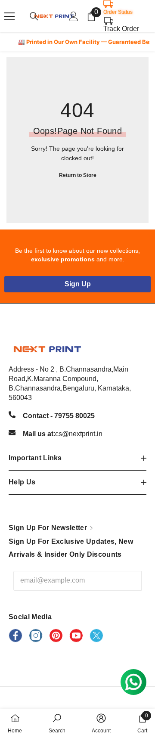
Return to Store (77, 175)
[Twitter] (96, 635)
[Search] (34, 16)
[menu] (9, 16)
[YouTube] (76, 635)
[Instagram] (36, 635)
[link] (57, 723)
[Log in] (73, 16)
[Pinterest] (56, 635)
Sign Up (78, 284)
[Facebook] (15, 635)
